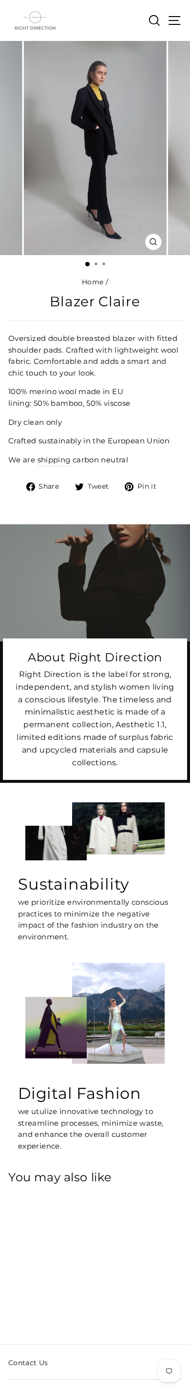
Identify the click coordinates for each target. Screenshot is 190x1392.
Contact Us (28, 1363)
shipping (54, 460)
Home (92, 282)
